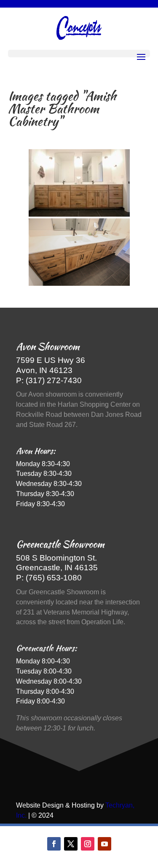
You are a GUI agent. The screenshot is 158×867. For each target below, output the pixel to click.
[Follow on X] (71, 844)
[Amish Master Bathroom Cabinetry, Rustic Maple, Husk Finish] (79, 183)
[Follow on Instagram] (87, 844)
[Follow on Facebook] (54, 844)
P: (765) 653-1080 (49, 577)
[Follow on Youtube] (104, 844)
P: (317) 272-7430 (49, 380)
